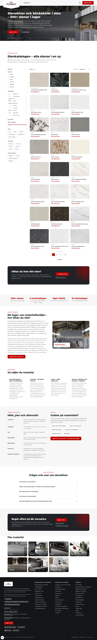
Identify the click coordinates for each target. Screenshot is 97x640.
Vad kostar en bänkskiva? (71, 429)
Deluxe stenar (58, 602)
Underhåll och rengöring (41, 606)
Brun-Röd (21, 134)
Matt (18, 155)
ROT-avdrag (58, 610)
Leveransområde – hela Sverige (83, 587)
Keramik (12, 77)
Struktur (11, 160)
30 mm (11, 146)
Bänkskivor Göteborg (80, 591)
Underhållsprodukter (40, 608)
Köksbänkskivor (39, 587)
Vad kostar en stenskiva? (27, 481)
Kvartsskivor (58, 587)
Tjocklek (10, 141)
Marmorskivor (58, 593)
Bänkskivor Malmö (80, 593)
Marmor (12, 81)
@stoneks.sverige (11, 627)
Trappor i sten (38, 593)
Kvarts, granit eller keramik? (59, 426)
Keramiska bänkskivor (60, 589)
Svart (22, 131)
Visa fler (59, 259)
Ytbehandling (12, 153)
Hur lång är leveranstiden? (27, 496)
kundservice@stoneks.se (11, 611)
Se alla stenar (25, 32)
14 (65, 254)
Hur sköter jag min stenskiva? (28, 491)
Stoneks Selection (59, 600)
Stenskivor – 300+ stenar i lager (63, 584)
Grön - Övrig (12, 136)
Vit (10, 131)
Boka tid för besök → (8, 615)
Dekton (57, 597)
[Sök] (79, 2)
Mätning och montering (41, 604)
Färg (9, 129)
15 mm (17, 148)
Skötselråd (67, 433)
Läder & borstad (13, 158)
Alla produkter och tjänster (41, 584)
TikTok (17, 630)
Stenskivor (27, 2)
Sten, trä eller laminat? (75, 426)
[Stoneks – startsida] (11, 4)
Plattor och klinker (39, 600)
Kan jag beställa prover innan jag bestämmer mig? (35, 501)
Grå (15, 131)
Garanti (77, 606)
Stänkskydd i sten (39, 597)
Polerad (11, 155)
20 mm (11, 143)
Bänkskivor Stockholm (81, 589)
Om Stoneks (78, 584)
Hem (9, 38)
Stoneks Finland (74, 637)
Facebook (22, 627)
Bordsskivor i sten (39, 591)
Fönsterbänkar (38, 595)
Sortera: (76, 69)
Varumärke (11, 91)
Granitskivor (58, 591)
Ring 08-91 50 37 (60, 523)
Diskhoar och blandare (40, 602)
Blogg (77, 610)
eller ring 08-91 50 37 (61, 277)
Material (10, 69)
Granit (11, 79)
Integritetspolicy (79, 615)
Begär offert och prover (16, 356)
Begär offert (88, 2)
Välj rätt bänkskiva (56, 429)
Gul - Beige (12, 134)
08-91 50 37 (7, 608)
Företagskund (78, 595)
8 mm (18, 146)
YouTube (9, 630)
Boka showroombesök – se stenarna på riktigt (65, 438)
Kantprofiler (78, 602)
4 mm (11, 148)
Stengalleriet (58, 604)
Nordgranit (90, 637)
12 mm (19, 143)
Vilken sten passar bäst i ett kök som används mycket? (37, 486)
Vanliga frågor (78, 608)
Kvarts (11, 74)
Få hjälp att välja (62, 274)
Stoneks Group (83, 637)
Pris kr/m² (10, 119)
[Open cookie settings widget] (2, 637)
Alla (11, 72)
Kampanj (57, 612)
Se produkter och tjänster (62, 525)
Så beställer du (79, 597)
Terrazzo (12, 86)
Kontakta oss (78, 612)
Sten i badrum (38, 589)
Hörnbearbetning (79, 604)
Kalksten (12, 84)
